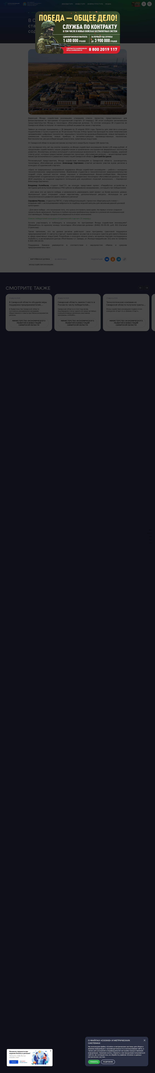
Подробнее (108, 1062)
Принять (94, 1062)
